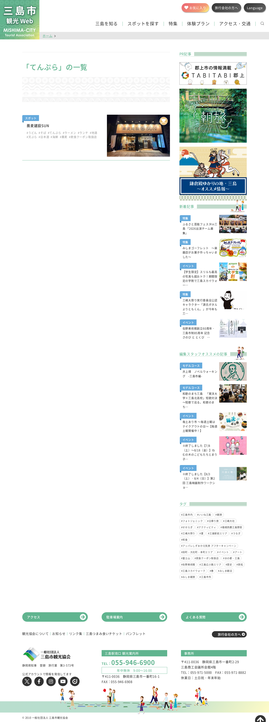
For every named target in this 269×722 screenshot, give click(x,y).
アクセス (33, 617)
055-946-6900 (133, 662)
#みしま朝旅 (188, 577)
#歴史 (229, 564)
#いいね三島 (204, 514)
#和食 (184, 540)
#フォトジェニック (192, 521)
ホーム (47, 35)
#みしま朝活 (225, 571)
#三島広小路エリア (210, 564)
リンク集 (75, 633)
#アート (237, 552)
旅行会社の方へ (229, 634)
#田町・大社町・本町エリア (197, 552)
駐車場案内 (114, 617)
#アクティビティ (206, 527)
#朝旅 (218, 514)
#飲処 (240, 564)
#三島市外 (205, 577)
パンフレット (136, 633)
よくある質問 (196, 617)
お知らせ (58, 633)
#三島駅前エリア (217, 533)
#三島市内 (187, 514)
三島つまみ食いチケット (104, 633)
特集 (173, 24)
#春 (212, 571)
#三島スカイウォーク (193, 571)
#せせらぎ (187, 527)
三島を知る (106, 24)
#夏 (201, 533)
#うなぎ (235, 533)
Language (255, 7)
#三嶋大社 (229, 521)
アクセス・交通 (235, 24)
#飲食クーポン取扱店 (207, 558)
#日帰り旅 (213, 521)
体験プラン (198, 24)
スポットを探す (143, 24)
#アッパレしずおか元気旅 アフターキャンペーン (208, 546)
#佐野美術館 (188, 564)
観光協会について (35, 633)
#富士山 (185, 558)
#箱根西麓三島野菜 (231, 527)
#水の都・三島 (231, 558)
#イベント (223, 552)
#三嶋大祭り (188, 533)
